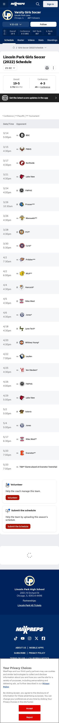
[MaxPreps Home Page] (14, 47)
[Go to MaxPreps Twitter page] (36, 638)
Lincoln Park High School (30, 589)
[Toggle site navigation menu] (4, 4)
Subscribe (20, 652)
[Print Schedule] (47, 67)
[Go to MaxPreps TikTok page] (16, 638)
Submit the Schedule (18, 526)
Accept (29, 708)
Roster (20, 40)
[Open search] (38, 4)
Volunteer (12, 497)
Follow (43, 24)
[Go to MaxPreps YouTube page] (23, 638)
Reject (29, 717)
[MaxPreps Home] (18, 4)
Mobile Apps (36, 647)
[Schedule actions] (53, 67)
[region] (29, 690)
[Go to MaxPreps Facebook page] (43, 638)
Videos (31, 40)
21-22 (8, 67)
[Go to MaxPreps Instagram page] (29, 638)
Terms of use (17, 658)
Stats (41, 40)
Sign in (50, 4)
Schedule (9, 40)
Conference (45, 87)
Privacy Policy (37, 652)
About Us (21, 647)
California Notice (38, 658)
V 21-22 (14, 24)
